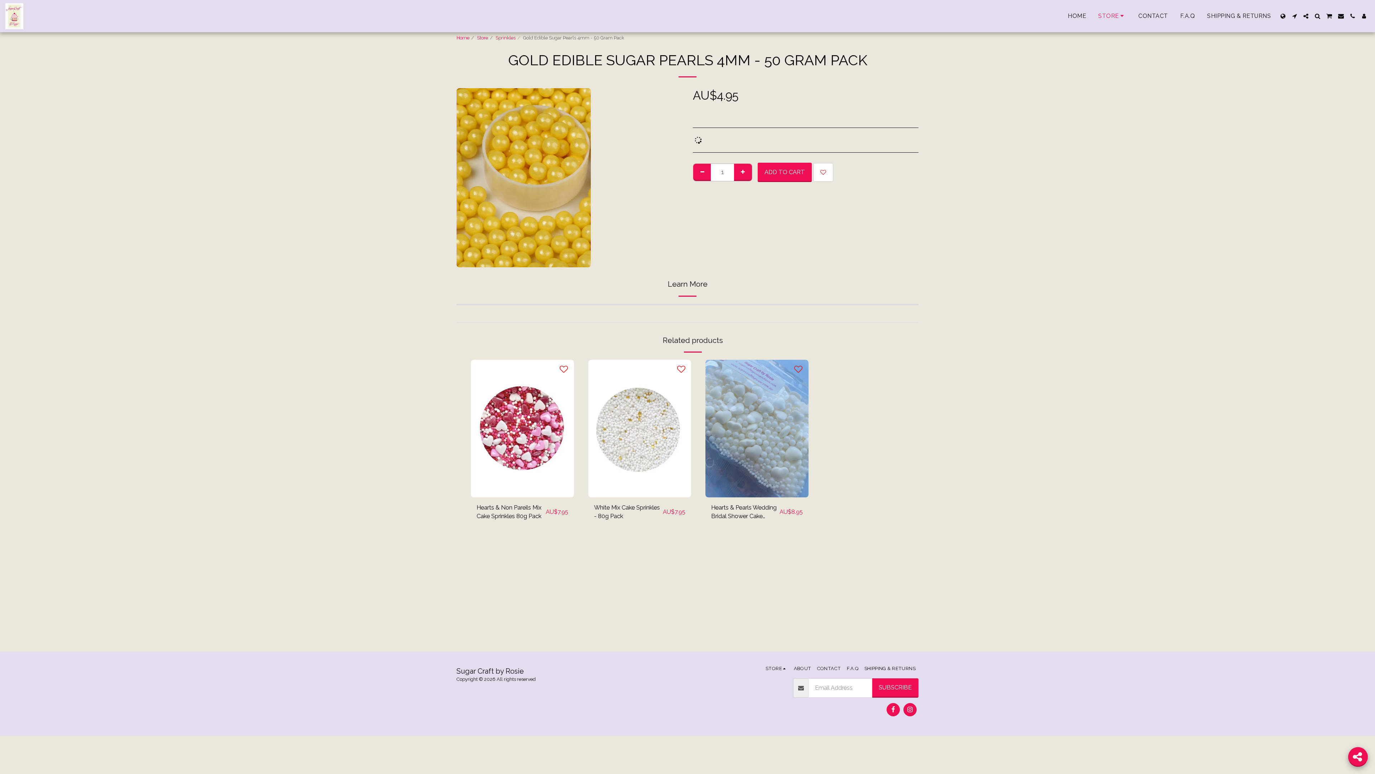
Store (482, 37)
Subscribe (895, 687)
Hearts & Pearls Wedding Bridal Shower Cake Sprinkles (744, 512)
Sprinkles (506, 37)
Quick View (522, 479)
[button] (1294, 16)
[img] (522, 428)
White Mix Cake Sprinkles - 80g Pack (627, 512)
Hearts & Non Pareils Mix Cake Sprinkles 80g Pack (509, 512)
